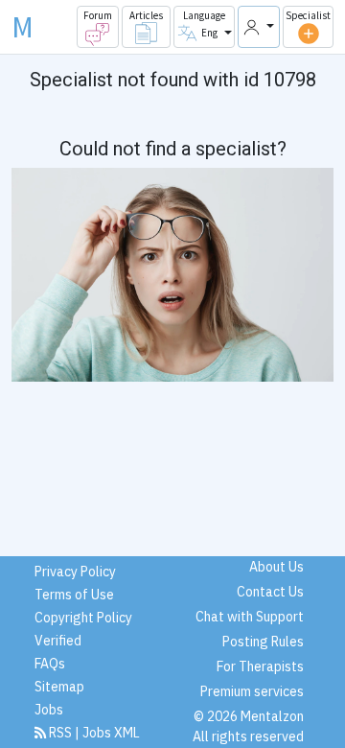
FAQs (49, 663)
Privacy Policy (75, 571)
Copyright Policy (83, 617)
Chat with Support (250, 616)
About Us (276, 566)
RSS (60, 732)
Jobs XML (111, 732)
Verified (57, 640)
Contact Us (270, 591)
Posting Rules (263, 641)
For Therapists (260, 666)
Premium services (252, 691)
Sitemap (59, 686)
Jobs (48, 709)
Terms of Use (74, 594)
